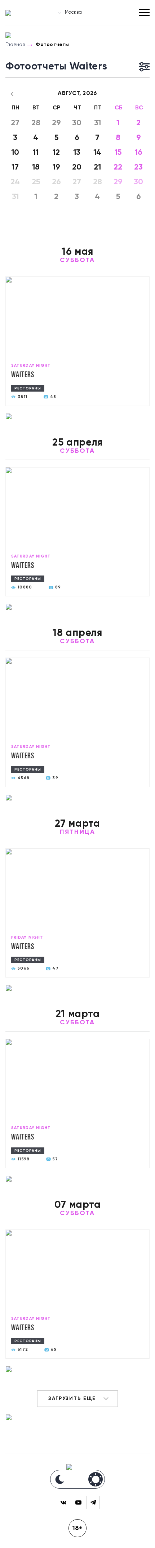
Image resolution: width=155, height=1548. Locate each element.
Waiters (22, 375)
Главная (15, 44)
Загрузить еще (72, 1398)
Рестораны (27, 388)
